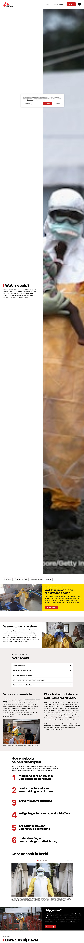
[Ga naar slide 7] (46, 860)
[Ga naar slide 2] (38, 860)
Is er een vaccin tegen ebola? (22, 670)
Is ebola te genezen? (19, 665)
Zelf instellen (27, 103)
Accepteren (47, 103)
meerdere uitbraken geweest (72, 706)
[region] (42, 100)
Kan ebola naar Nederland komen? (23, 685)
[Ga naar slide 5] (43, 860)
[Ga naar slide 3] (40, 860)
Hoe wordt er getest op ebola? (22, 675)
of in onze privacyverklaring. (39, 99)
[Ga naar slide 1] (37, 860)
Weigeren (58, 103)
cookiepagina (30, 99)
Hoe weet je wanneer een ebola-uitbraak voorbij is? (29, 680)
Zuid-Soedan (61, 710)
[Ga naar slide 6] (45, 860)
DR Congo (74, 708)
